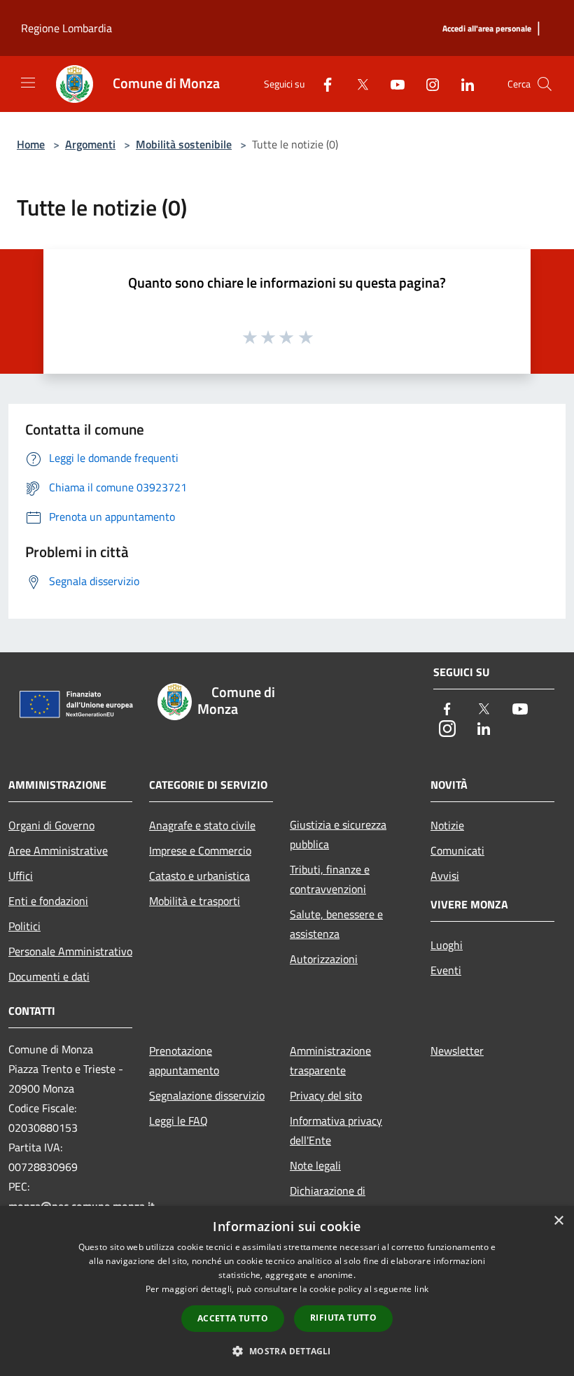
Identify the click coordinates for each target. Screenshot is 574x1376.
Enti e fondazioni (48, 900)
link (421, 1289)
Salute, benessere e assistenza (336, 924)
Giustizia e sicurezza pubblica (338, 834)
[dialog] (287, 1291)
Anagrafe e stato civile (202, 825)
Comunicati (457, 850)
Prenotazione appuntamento (184, 1060)
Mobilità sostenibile (184, 144)
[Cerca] (544, 84)
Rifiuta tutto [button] (343, 1318)
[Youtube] (392, 83)
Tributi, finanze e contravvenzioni (330, 879)
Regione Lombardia (66, 28)
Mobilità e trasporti (194, 900)
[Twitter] (357, 83)
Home (31, 144)
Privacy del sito (326, 1095)
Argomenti (90, 144)
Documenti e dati (49, 976)
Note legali (315, 1165)
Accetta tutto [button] (232, 1318)
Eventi (445, 970)
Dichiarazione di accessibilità (327, 1200)
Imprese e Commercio (200, 850)
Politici (24, 926)
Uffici (20, 875)
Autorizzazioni (324, 958)
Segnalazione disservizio (207, 1095)
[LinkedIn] (462, 83)
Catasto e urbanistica (199, 875)
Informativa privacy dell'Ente (336, 1130)
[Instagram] (427, 83)
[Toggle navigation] (28, 82)
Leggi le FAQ (178, 1120)
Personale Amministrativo (70, 951)
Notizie (447, 825)
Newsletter (457, 1050)
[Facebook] (322, 83)
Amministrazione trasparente (330, 1060)
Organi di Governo (51, 825)
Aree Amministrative (58, 850)
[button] (286, 1350)
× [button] (558, 1221)
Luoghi (446, 944)
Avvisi (444, 875)
